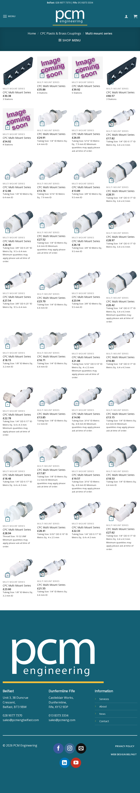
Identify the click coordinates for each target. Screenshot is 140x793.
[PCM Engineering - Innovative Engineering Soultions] (70, 16)
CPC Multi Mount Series (17, 92)
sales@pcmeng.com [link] (62, 720)
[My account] (126, 16)
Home (32, 33)
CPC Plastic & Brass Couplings (60, 33)
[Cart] (135, 16)
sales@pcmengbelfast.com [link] (21, 720)
